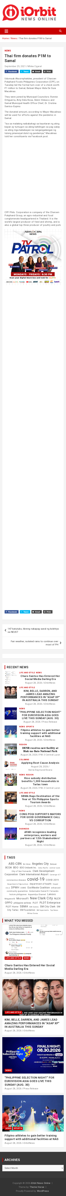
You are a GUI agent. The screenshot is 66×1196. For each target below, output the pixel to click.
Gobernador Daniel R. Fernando (44, 891)
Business (24, 829)
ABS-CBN (15, 864)
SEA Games (34, 907)
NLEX (57, 898)
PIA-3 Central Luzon (49, 755)
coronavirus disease (16, 880)
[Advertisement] (33, 174)
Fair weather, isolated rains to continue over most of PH (34, 643)
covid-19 (36, 879)
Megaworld (10, 899)
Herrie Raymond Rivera (40, 770)
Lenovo (51, 894)
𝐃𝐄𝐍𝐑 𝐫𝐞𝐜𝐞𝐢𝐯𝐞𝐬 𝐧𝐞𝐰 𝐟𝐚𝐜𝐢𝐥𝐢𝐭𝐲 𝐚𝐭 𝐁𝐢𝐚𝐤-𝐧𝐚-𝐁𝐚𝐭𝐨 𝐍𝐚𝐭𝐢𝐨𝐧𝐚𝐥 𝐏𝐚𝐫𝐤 (40, 749)
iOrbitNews (49, 683)
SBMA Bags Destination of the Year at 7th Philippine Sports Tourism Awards (40, 799)
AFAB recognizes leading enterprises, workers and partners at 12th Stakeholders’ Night (40, 836)
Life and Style (27, 673)
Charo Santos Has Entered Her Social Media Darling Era (40, 677)
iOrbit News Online (40, 1183)
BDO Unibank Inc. (28, 867)
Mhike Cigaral (35, 66)
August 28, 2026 (33, 683)
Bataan (53, 864)
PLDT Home (12, 906)
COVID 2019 (52, 880)
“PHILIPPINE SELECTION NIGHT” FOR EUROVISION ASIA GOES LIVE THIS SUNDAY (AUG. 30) (40, 715)
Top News (54, 910)
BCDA (8, 867)
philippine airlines (22, 903)
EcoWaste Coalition (38, 887)
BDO (16, 867)
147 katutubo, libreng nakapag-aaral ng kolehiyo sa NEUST (33, 630)
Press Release (49, 722)
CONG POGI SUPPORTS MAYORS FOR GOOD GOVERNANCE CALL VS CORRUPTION (40, 817)
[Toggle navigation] (6, 31)
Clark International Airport (34, 874)
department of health (40, 884)
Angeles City (40, 864)
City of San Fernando (21, 871)
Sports (30, 727)
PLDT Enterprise (50, 902)
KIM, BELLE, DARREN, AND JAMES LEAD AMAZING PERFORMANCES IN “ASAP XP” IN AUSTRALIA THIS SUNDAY (40, 695)
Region (23, 745)
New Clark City (41, 898)
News (8, 50)
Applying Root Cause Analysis (40, 762)
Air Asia (27, 864)
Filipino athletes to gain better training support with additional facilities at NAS (40, 733)
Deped (55, 884)
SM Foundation (27, 910)
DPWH (15, 887)
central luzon (55, 868)
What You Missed (18, 920)
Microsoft (22, 898)
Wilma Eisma (32, 913)
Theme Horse (37, 1187)
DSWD (23, 888)
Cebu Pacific (43, 868)
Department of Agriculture (17, 884)
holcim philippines (18, 894)
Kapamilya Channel (37, 894)
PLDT (35, 903)
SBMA (24, 906)
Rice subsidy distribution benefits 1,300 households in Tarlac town (40, 781)
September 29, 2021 (15, 66)
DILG (8, 888)
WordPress (43, 1191)
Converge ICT (55, 875)
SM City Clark (48, 906)
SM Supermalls (43, 910)
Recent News (18, 667)
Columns (24, 760)
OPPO (8, 902)
